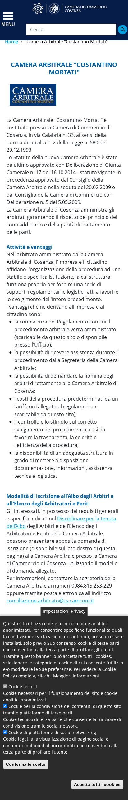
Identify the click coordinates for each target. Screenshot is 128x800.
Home (11, 41)
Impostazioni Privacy (64, 611)
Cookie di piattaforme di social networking (52, 732)
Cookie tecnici (22, 687)
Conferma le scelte (25, 764)
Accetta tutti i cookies (97, 784)
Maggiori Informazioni (76, 676)
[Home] (74, 8)
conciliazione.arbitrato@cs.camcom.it (50, 600)
